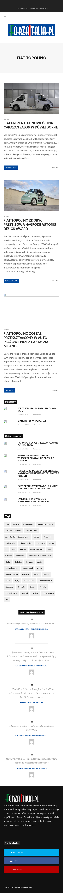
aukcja (36, 537)
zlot (7, 599)
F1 (6, 549)
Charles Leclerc (26, 543)
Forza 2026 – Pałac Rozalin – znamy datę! (36, 409)
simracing (9, 587)
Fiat (49, 549)
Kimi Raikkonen (11, 568)
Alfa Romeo (28, 524)
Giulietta (18, 562)
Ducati (51, 543)
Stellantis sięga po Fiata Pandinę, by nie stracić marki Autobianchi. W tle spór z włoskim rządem (37, 629)
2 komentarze (38, 425)
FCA (14, 549)
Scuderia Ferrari (45, 581)
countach (41, 543)
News (6, 119)
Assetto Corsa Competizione (17, 537)
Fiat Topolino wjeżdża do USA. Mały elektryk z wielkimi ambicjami (37, 487)
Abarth (16, 524)
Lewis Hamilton (11, 574)
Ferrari (23, 549)
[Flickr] (44, 16)
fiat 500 (8, 555)
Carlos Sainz (10, 543)
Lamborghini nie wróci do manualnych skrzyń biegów (33, 500)
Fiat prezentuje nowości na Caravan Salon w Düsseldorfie (31, 125)
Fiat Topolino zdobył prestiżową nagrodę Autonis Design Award (30, 224)
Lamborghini (28, 568)
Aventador (48, 537)
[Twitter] (54, 16)
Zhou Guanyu (48, 593)
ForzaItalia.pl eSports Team (40, 555)
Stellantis (21, 587)
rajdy (17, 581)
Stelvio (33, 587)
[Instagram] (49, 16)
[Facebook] (39, 16)
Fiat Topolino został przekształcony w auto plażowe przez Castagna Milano (26, 339)
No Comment (37, 414)
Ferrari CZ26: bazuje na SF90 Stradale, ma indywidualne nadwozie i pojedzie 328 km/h (38, 473)
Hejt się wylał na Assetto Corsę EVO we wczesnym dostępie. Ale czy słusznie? (37, 666)
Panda (7, 581)
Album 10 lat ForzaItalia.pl (32, 421)
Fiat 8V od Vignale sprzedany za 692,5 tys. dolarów (37, 443)
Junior (39, 562)
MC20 (36, 574)
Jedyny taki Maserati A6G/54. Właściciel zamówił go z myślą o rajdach (35, 458)
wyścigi (25, 593)
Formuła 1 (20, 555)
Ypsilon (35, 593)
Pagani (46, 574)
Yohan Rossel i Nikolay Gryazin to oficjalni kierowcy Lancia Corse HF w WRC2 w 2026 (37, 735)
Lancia (39, 568)
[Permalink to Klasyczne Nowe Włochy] (31, 709)
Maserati (25, 574)
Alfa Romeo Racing (45, 524)
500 (6, 524)
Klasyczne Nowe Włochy (31, 702)
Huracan (29, 562)
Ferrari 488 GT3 (36, 549)
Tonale (43, 587)
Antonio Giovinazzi (13, 531)
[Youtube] (58, 16)
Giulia (7, 562)
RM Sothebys (28, 581)
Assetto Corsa (31, 531)
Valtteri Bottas (11, 593)
